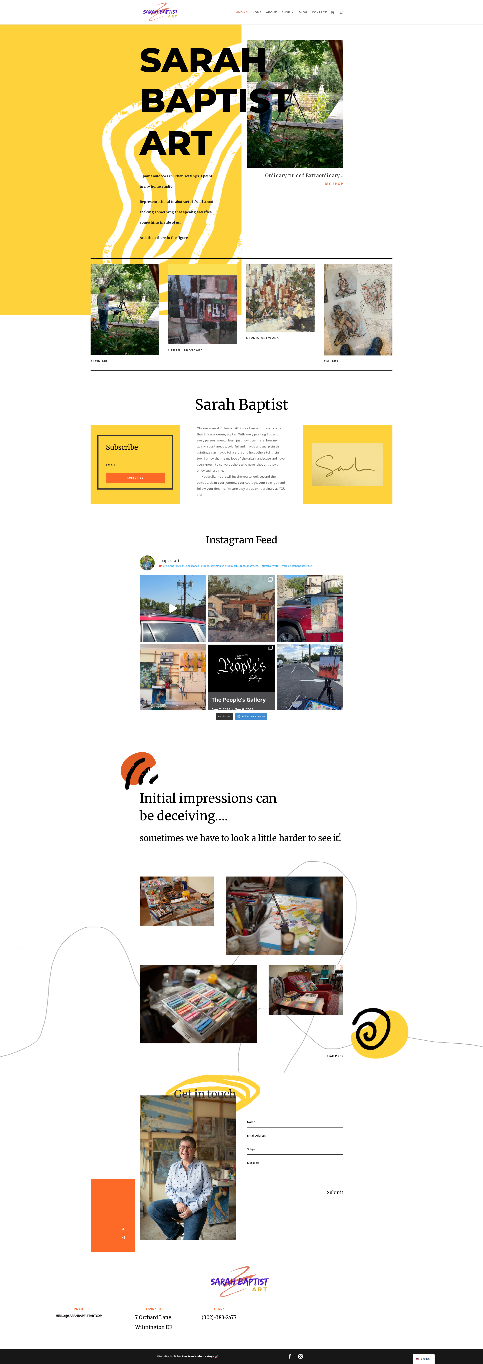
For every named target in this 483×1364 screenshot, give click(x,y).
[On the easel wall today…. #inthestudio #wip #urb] (173, 677)
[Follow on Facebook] (123, 1230)
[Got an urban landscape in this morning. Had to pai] (310, 608)
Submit (335, 1192)
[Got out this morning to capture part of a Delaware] (241, 608)
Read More (335, 1056)
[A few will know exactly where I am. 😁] (173, 608)
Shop (286, 12)
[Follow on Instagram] (123, 1237)
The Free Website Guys (198, 1356)
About (271, 12)
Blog (303, 12)
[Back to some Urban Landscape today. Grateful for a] (310, 677)
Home (256, 12)
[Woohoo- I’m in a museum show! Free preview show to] (241, 677)
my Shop (334, 183)
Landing (241, 12)
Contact (319, 12)
